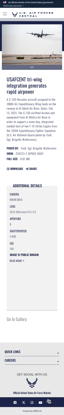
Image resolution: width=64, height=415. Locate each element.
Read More (16, 261)
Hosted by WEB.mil (32, 411)
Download (16, 169)
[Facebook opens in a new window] (15, 402)
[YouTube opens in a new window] (40, 402)
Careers (10, 360)
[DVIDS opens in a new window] (49, 401)
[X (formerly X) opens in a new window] (23, 402)
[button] (14, 5)
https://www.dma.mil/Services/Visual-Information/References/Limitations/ (29, 304)
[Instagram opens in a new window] (32, 402)
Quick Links (12, 352)
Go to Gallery (17, 319)
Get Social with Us (32, 374)
